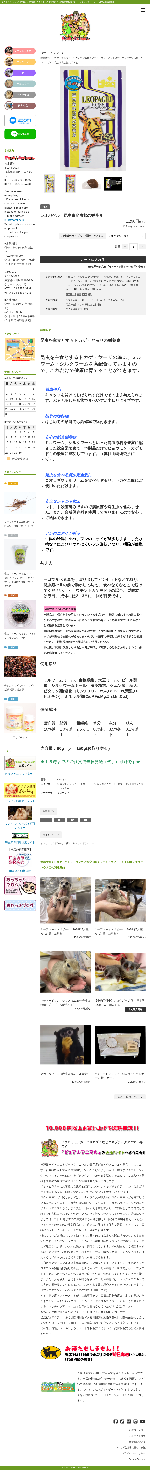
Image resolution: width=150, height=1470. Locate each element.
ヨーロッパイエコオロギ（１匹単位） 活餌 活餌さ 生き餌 (19, 523)
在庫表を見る (98, 266)
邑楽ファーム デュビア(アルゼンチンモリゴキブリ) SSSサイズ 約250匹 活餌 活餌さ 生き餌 (19, 579)
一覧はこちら (129, 1096)
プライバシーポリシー (134, 1453)
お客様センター (137, 1430)
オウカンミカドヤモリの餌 (54, 843)
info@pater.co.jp (14, 219)
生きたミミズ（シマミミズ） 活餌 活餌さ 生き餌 (19, 687)
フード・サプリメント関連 (106, 58)
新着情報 (45, 58)
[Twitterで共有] (59, 820)
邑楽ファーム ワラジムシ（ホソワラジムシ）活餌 (20, 635)
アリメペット (20, 737)
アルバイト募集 (137, 1436)
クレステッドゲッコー (82, 843)
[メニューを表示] (143, 10)
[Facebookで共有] (46, 820)
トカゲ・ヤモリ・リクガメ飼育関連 (70, 58)
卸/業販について (137, 1441)
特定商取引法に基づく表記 (131, 1447)
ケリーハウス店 (130, 58)
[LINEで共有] (72, 820)
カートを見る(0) (120, 266)
